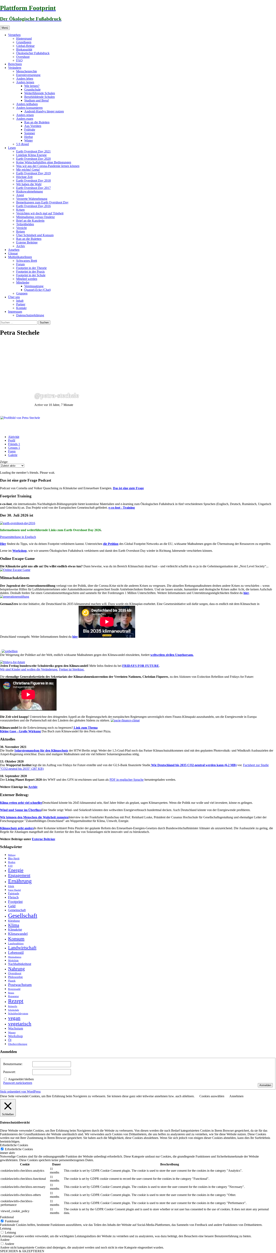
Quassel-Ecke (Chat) (37, 289)
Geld (12, 906)
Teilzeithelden (25, 224)
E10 (10, 865)
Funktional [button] (7, 1217)
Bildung (12, 855)
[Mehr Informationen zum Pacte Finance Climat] (125, 720)
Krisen (20, 209)
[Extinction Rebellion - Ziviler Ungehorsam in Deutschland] (10, 651)
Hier (3, 543)
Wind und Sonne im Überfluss (20, 810)
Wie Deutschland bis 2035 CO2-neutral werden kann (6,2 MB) (193, 765)
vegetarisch (19, 1023)
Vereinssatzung (33, 286)
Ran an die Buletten (37, 122)
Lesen (12, 147)
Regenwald (14, 988)
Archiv (20, 246)
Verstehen (14, 35)
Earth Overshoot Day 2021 (33, 151)
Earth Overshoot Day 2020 (33, 158)
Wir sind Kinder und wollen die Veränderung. (29, 669)
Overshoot (22, 56)
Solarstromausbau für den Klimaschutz (41, 750)
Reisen (20, 231)
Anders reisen (25, 115)
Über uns (14, 297)
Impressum (15, 311)
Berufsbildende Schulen (39, 97)
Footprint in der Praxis (30, 271)
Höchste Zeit (24, 177)
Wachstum (15, 1028)
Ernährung (20, 881)
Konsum (16, 938)
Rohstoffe (12, 1006)
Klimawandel (18, 934)
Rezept (15, 1001)
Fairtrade (13, 893)
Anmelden (265, 1085)
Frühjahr (29, 129)
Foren (12, 451)
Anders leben (24, 78)
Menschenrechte (26, 71)
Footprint (15, 901)
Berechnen (15, 64)
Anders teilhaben (27, 104)
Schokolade (13, 1010)
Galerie (12, 455)
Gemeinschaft (17, 910)
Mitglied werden (26, 279)
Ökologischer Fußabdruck (33, 53)
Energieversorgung (28, 75)
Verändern (14, 67)
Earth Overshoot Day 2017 (33, 188)
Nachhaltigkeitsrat (19, 964)
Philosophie (15, 977)
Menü (5, 27)
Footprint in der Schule (30, 275)
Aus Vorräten (32, 126)
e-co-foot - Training (122, 507)
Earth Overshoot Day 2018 (33, 180)
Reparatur (13, 996)
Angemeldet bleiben (21, 1079)
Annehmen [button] (236, 1096)
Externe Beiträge (27, 242)
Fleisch (13, 897)
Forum (20, 264)
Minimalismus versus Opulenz (35, 217)
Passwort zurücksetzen (17, 1083)
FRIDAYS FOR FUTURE (140, 665)
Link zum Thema (85, 727)
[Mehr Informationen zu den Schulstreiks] (12, 662)
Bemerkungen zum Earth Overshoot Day (42, 202)
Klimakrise (15, 929)
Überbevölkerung (17, 1043)
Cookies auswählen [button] (211, 1096)
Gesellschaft (22, 915)
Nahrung (16, 968)
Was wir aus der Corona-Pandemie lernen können (47, 166)
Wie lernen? (31, 86)
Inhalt (19, 300)
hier (246, 593)
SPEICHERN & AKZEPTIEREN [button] (22, 1251)
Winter (28, 140)
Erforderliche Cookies (19, 1149)
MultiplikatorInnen (20, 257)
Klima (13, 925)
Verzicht (21, 228)
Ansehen (13, 249)
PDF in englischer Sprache (127, 779)
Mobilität (13, 960)
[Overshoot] (17, 523)
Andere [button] (4, 1239)
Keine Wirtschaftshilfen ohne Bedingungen (43, 162)
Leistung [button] (5, 1228)
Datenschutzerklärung (30, 315)
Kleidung (14, 920)
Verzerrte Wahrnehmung (31, 198)
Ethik (11, 886)
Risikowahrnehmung (29, 191)
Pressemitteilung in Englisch (18, 537)
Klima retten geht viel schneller (21, 802)
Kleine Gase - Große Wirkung (20, 731)
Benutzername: (12, 1064)
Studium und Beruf (36, 100)
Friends (14, 444)
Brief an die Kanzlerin (30, 220)
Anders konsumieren (29, 107)
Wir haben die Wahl (28, 184)
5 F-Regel (22, 144)
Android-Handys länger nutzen (44, 111)
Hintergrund (24, 38)
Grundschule (32, 89)
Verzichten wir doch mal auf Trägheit (39, 213)
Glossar (13, 253)
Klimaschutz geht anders (17, 828)
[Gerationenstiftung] (14, 596)
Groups (14, 447)
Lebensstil (16, 952)
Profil (11, 440)
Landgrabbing (16, 943)
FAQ (19, 60)
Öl (9, 1040)
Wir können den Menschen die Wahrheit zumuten (34, 817)
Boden (11, 862)
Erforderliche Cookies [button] (14, 1145)
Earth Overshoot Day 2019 (33, 173)
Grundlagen (23, 42)
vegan (14, 1018)
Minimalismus (14, 957)
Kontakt (21, 308)
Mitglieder (22, 282)
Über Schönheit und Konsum (35, 235)
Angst (20, 195)
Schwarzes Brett (26, 260)
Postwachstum (20, 984)
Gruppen (21, 293)
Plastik (12, 980)
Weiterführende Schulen (39, 93)
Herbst (28, 137)
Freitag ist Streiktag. (71, 669)
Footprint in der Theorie (31, 268)
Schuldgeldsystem (18, 1013)
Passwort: (9, 1072)
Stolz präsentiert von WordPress (20, 1091)
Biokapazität (24, 49)
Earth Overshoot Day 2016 (33, 206)
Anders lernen (25, 82)
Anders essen (24, 118)
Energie (15, 870)
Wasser (12, 1032)
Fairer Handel (14, 890)
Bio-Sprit (13, 858)
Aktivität (13, 436)
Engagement (19, 875)
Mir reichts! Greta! (28, 169)
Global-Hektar (25, 46)
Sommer (29, 133)
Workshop (19, 550)
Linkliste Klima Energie (31, 155)
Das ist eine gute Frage (128, 488)
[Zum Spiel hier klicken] (15, 570)
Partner (20, 304)
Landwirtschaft (22, 947)
